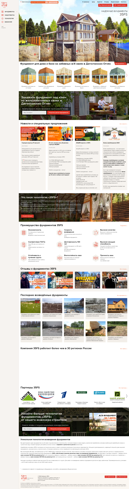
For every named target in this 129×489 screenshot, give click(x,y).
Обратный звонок (123, 476)
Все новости (123, 124)
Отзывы (106, 2)
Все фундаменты (121, 295)
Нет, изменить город (53, 2)
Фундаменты (9, 12)
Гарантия (99, 2)
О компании (85, 2)
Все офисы (123, 348)
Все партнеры (122, 388)
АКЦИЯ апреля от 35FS (83, 143)
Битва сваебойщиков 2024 (111, 143)
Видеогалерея (115, 2)
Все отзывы (123, 269)
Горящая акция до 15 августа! (31, 143)
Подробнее (123, 225)
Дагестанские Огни (28, 2)
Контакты (123, 2)
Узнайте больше (27, 216)
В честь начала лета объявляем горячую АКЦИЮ (58, 143)
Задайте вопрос (111, 476)
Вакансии (8, 22)
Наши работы (9, 15)
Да (46, 2)
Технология (9, 18)
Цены (93, 2)
